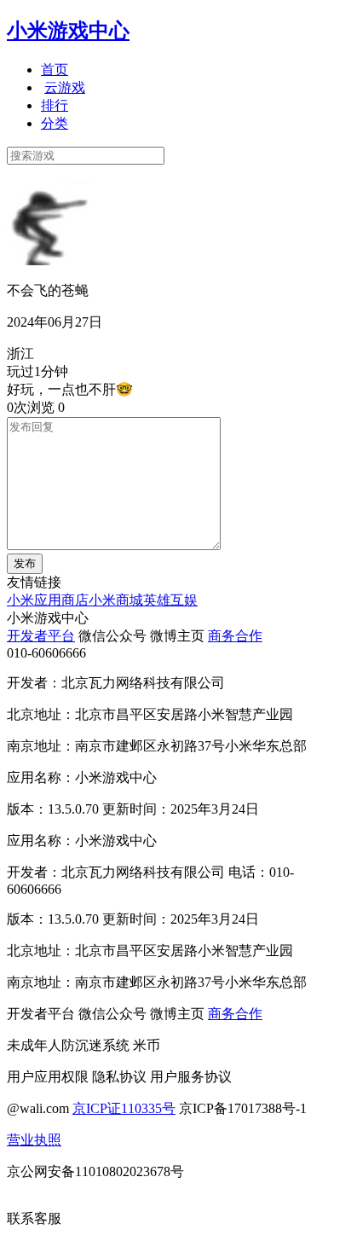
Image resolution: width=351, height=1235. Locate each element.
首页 (54, 69)
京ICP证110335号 (124, 1108)
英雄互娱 (170, 600)
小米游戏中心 (68, 31)
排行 (54, 105)
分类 (54, 123)
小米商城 (116, 600)
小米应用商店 (48, 600)
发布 (25, 563)
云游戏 (64, 87)
